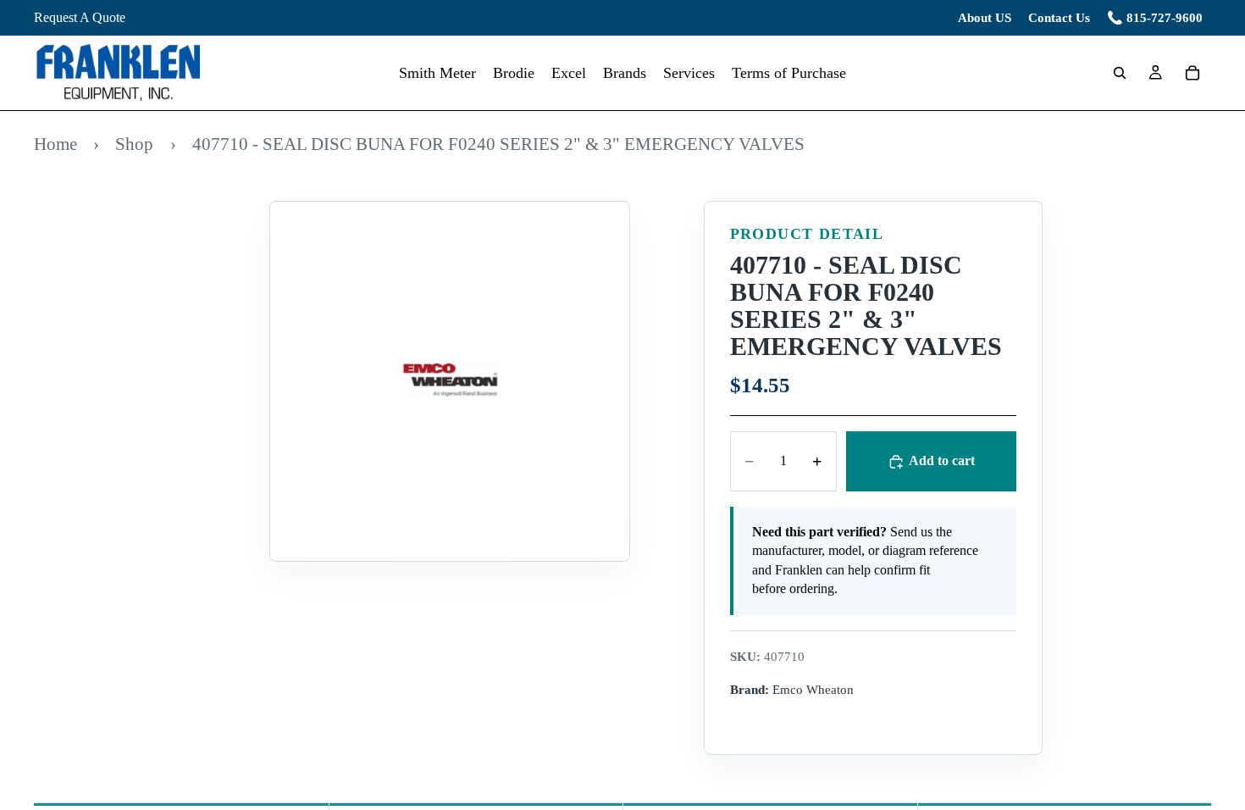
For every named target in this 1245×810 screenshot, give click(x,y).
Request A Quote (79, 17)
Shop (134, 143)
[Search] (1119, 73)
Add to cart (942, 460)
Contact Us (1059, 18)
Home (55, 143)
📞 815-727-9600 (1155, 18)
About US (984, 18)
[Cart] (1192, 73)
